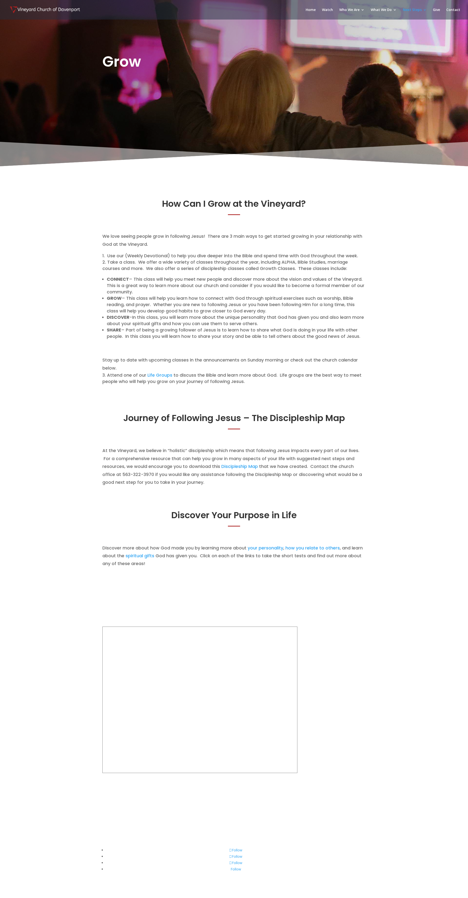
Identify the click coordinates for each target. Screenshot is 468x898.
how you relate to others (312, 548)
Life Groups (159, 375)
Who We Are (349, 10)
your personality (265, 548)
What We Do (381, 10)
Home (311, 10)
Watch (327, 10)
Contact (453, 10)
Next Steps (412, 10)
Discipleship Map (239, 466)
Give (436, 10)
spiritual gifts (140, 556)
